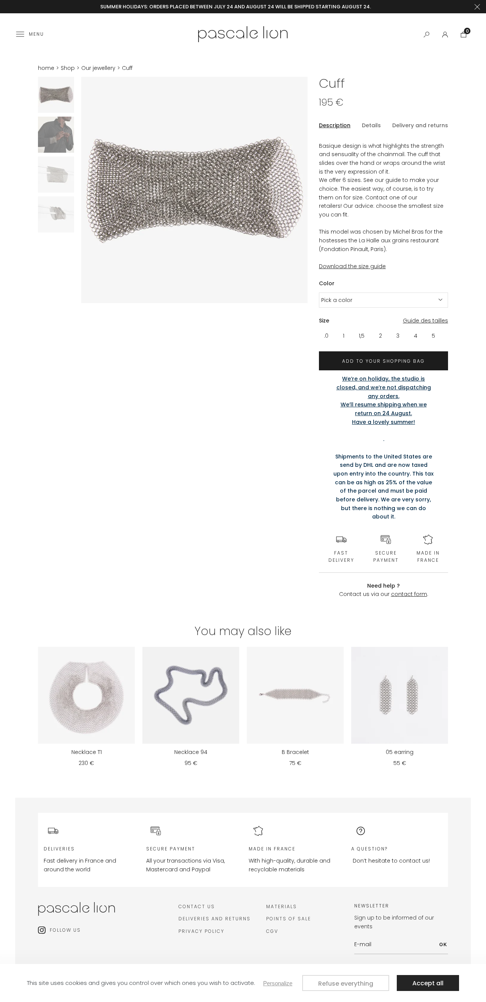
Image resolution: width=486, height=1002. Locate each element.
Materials (281, 906)
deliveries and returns (214, 918)
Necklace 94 (190, 752)
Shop (68, 68)
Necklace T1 (86, 752)
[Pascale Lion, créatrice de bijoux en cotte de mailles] (243, 33)
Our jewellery (98, 68)
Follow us (65, 930)
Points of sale (288, 918)
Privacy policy (201, 931)
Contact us (196, 906)
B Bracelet (295, 752)
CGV (272, 931)
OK (443, 944)
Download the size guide (352, 266)
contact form (409, 594)
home (46, 68)
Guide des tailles (425, 320)
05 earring (399, 752)
